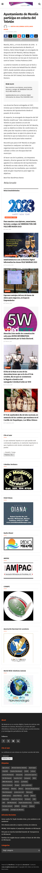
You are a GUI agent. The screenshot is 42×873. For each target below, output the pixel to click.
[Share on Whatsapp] (15, 36)
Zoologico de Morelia (17, 809)
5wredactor (26, 864)
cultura (33, 771)
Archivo (7, 291)
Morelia (14, 788)
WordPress (11, 864)
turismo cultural (7, 806)
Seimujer (27, 799)
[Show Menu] (2, 4)
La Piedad (24, 781)
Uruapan (24, 806)
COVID (26, 771)
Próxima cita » (9, 455)
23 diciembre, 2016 (11, 31)
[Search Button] (39, 4)
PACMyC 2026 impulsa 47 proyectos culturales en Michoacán (21, 828)
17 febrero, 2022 (8, 303)
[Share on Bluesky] (32, 36)
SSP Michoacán (11, 802)
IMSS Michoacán (7, 781)
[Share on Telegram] (23, 36)
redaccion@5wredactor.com (9, 867)
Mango (17, 785)
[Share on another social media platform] (21, 39)
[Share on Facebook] (6, 36)
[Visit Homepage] (21, 4)
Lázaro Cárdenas (7, 785)
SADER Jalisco (7, 795)
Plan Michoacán (7, 792)
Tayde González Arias (25, 802)
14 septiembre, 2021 (9, 423)
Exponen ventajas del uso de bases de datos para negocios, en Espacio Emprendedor (19, 298)
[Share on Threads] (27, 36)
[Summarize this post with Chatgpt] (36, 36)
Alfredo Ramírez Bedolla (19, 767)
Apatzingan (32, 767)
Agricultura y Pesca (10, 217)
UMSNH (17, 806)
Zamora (32, 806)
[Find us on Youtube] (13, 741)
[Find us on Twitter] (8, 741)
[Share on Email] (19, 36)
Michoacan (6, 788)
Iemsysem (27, 778)
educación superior (30, 774)
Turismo (36, 802)
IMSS (34, 778)
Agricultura (6, 767)
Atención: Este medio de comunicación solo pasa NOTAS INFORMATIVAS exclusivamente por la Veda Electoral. (19, 336)
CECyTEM (5, 771)
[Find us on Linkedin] (18, 741)
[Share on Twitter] (10, 36)
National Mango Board (32, 788)
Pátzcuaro (29, 792)
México (21, 788)
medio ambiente (26, 785)
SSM (34, 799)
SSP (4, 802)
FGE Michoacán (7, 778)
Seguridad (6, 799)
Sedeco (33, 795)
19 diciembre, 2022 (9, 265)
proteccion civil (19, 792)
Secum (26, 795)
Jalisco (17, 781)
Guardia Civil (18, 778)
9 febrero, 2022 (8, 341)
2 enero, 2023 (8, 229)
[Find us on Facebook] (3, 741)
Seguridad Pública (16, 799)
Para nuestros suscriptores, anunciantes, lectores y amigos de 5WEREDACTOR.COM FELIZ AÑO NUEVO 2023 (19, 89)
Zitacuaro (5, 809)
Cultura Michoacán (8, 774)
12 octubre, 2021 (8, 384)
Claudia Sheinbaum (16, 771)
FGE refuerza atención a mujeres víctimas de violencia (19, 825)
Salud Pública (17, 795)
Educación (19, 774)
